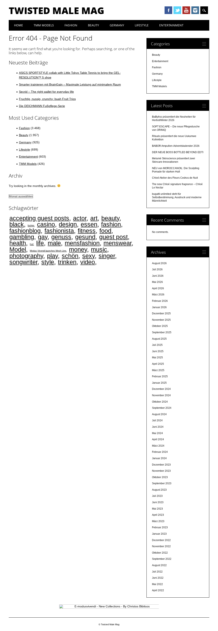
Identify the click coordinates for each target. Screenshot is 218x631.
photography (26, 255)
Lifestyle (142, 25)
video (87, 261)
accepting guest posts (39, 218)
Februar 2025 (160, 376)
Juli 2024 (157, 420)
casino (46, 224)
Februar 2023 (160, 527)
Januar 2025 (159, 382)
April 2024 (158, 439)
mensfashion (82, 242)
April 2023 (158, 514)
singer (107, 255)
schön (70, 255)
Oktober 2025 (160, 326)
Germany (117, 25)
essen (89, 224)
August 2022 (159, 565)
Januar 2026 (159, 307)
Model (17, 249)
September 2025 (161, 332)
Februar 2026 (160, 300)
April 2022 (158, 590)
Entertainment (171, 25)
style (47, 261)
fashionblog (25, 230)
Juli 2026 (157, 269)
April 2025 (158, 363)
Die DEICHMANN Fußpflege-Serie (42, 106)
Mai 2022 (157, 584)
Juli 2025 (157, 344)
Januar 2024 (159, 458)
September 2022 (161, 558)
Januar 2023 (159, 533)
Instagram (195, 10)
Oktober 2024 (160, 401)
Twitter (177, 10)
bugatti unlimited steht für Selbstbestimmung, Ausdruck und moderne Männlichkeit (177, 197)
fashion (111, 224)
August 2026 (159, 263)
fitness (87, 230)
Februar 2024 (160, 451)
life (40, 242)
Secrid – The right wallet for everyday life (46, 91)
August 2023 (159, 489)
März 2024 (158, 445)
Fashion (71, 25)
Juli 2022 (157, 571)
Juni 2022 (158, 577)
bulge (31, 225)
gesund (85, 236)
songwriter (23, 261)
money (78, 249)
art (94, 218)
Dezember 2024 (161, 388)
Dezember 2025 (161, 313)
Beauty (93, 25)
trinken (67, 261)
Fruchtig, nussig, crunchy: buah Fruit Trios (47, 99)
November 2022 (161, 546)
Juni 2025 (158, 351)
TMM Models (44, 25)
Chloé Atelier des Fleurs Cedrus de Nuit (175, 177)
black (16, 224)
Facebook (168, 10)
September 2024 (161, 407)
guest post (113, 236)
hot (31, 244)
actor (79, 218)
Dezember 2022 (161, 540)
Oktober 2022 (160, 552)
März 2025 (158, 370)
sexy (88, 255)
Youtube (186, 10)
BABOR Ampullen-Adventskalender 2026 (175, 145)
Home (18, 25)
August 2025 (159, 338)
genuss (61, 236)
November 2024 (161, 395)
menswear (117, 242)
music (99, 249)
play (52, 255)
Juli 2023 (157, 495)
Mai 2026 (157, 282)
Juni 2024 (158, 426)
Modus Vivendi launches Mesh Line (48, 250)
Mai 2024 (157, 433)
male (54, 242)
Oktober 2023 (160, 477)
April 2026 (158, 288)
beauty (110, 218)
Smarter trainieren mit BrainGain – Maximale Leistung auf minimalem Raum (70, 84)
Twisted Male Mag (56, 10)
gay (42, 236)
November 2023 (161, 470)
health (17, 242)
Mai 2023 (157, 508)
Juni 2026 (158, 275)
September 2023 (161, 483)
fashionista (59, 230)
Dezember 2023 (161, 464)
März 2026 (158, 294)
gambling (21, 236)
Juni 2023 (158, 502)
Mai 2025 (157, 357)
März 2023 (158, 521)
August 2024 (159, 414)
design (68, 224)
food (105, 230)
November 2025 (161, 319)
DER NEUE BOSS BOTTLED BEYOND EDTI (177, 152)
